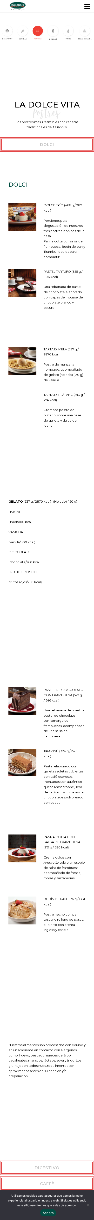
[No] (88, 1204)
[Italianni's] (2, 6)
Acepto (48, 1213)
